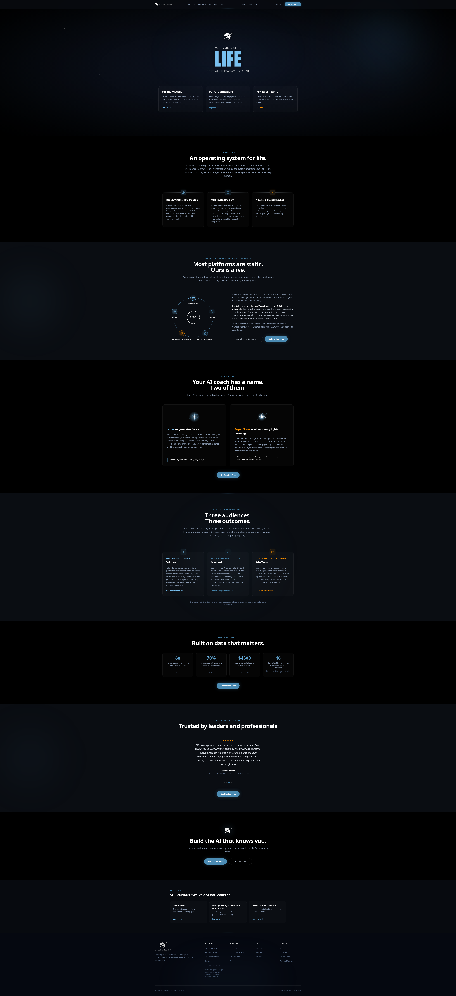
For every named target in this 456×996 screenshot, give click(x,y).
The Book (283, 952)
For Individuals (211, 948)
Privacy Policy (285, 957)
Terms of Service (286, 961)
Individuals (202, 4)
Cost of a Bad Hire (237, 952)
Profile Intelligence (212, 965)
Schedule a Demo (240, 861)
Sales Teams (213, 4)
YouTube (258, 957)
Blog (231, 961)
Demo (258, 4)
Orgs (222, 4)
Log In (278, 4)
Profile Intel (240, 4)
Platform (191, 4)
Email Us (258, 948)
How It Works (235, 957)
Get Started (291, 4)
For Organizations (212, 957)
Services (230, 4)
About (250, 4)
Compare (233, 948)
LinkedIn (258, 952)
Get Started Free (276, 339)
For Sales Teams (211, 952)
